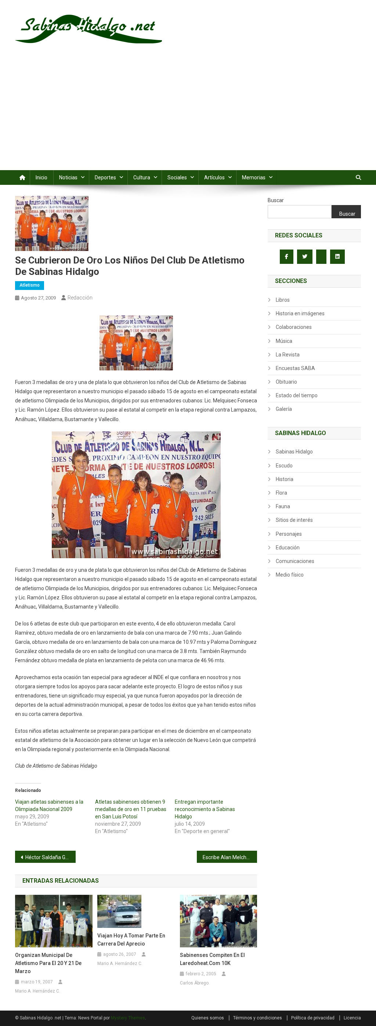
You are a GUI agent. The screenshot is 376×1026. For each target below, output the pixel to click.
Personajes (289, 534)
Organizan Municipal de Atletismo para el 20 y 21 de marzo (48, 963)
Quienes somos (207, 1017)
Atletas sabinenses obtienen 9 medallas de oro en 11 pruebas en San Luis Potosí (130, 809)
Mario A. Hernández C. (37, 991)
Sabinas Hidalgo (294, 452)
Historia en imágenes (300, 313)
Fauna (283, 506)
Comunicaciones (295, 561)
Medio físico (290, 575)
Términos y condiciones (257, 1017)
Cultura (141, 177)
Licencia (352, 1017)
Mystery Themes (128, 1017)
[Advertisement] (188, 115)
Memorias (253, 177)
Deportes (105, 177)
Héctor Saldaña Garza (50, 857)
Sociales (177, 177)
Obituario (286, 382)
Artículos (214, 177)
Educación (288, 547)
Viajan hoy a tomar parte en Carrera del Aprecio (131, 940)
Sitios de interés (294, 520)
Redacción (80, 298)
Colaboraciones (294, 327)
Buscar (276, 200)
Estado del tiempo (297, 395)
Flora (281, 493)
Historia (284, 479)
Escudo (284, 466)
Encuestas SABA (295, 368)
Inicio (41, 177)
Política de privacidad (313, 1017)
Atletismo (29, 285)
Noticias (68, 177)
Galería (284, 409)
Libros (283, 300)
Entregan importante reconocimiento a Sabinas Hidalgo (205, 809)
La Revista (288, 355)
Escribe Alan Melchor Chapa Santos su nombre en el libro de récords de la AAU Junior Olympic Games (230, 857)
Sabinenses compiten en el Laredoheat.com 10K (212, 959)
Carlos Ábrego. (195, 983)
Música (284, 341)
